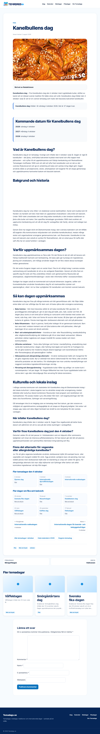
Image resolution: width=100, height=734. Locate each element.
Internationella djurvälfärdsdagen (46, 480)
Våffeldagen (19, 511)
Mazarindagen (45, 499)
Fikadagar (67, 4)
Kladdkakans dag (71, 499)
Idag (43, 4)
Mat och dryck (18, 501)
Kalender (50, 4)
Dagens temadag (65, 538)
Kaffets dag (44, 511)
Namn (20, 665)
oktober (32, 548)
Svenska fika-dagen (21, 499)
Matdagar (58, 4)
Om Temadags (77, 4)
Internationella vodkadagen (75, 479)
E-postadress (23, 673)
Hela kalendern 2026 (46, 538)
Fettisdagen (69, 511)
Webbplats (21, 680)
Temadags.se (10, 715)
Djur (15, 482)
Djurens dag (19, 479)
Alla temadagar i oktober (24, 538)
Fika (14, 22)
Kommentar (22, 659)
